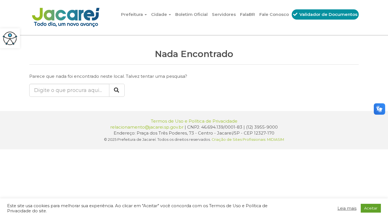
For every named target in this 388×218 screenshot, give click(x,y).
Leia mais (346, 208)
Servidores (224, 14)
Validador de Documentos (327, 14)
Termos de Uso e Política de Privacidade (194, 121)
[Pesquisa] (117, 90)
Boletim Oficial (191, 14)
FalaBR (247, 14)
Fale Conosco (274, 14)
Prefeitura (132, 14)
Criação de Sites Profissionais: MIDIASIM (248, 139)
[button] (10, 38)
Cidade (159, 14)
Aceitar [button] (370, 208)
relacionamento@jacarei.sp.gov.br (146, 127)
